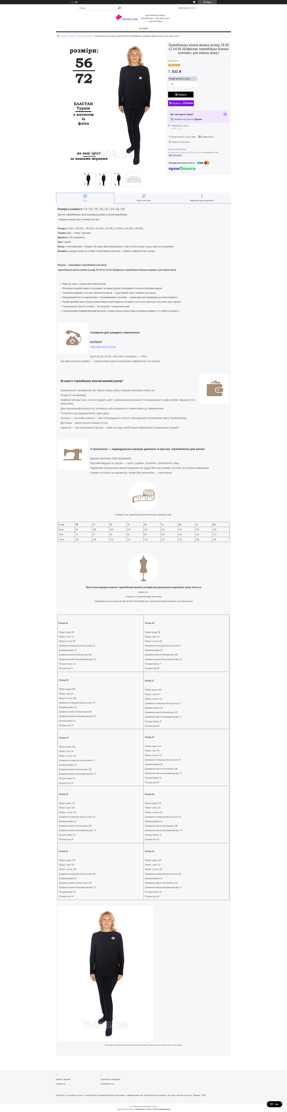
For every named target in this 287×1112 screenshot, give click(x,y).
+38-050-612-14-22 (103, 347)
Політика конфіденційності (161, 1109)
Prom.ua (154, 1106)
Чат (277, 1104)
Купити (182, 94)
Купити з (177, 103)
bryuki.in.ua (60, 1083)
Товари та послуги (68, 36)
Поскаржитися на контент (143, 1109)
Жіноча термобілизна (85, 36)
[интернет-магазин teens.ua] (127, 18)
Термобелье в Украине (110, 1079)
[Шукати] (119, 8)
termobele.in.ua (107, 1083)
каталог (143, 28)
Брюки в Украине (63, 1079)
